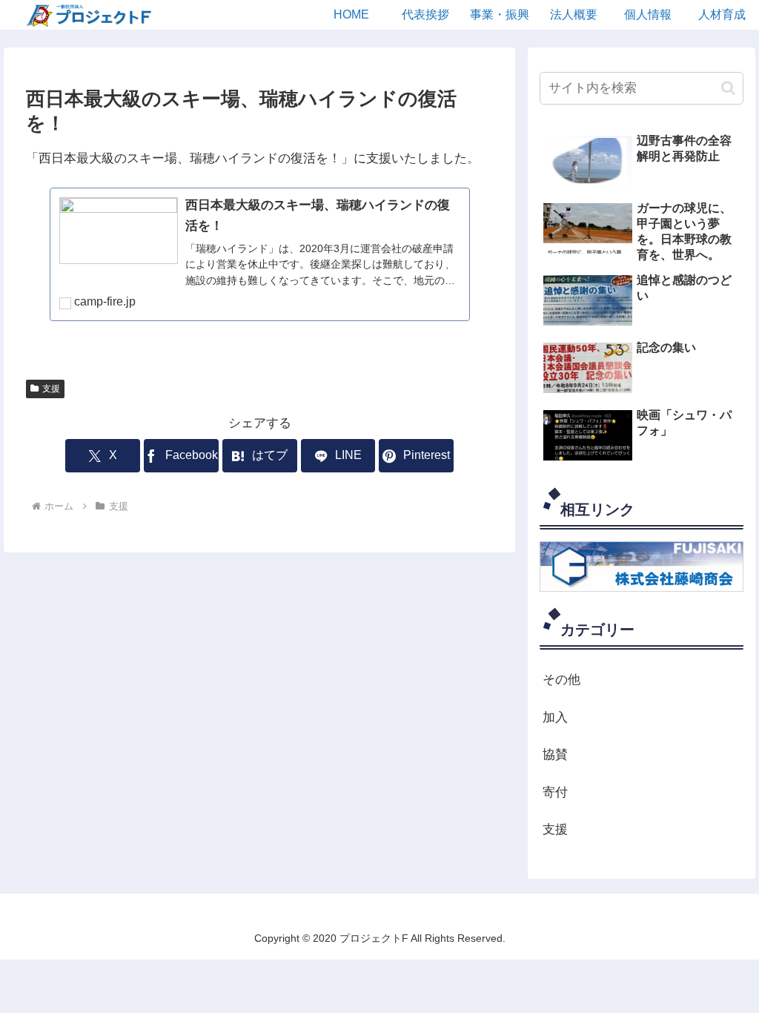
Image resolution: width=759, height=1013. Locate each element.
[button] (728, 87)
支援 (51, 388)
